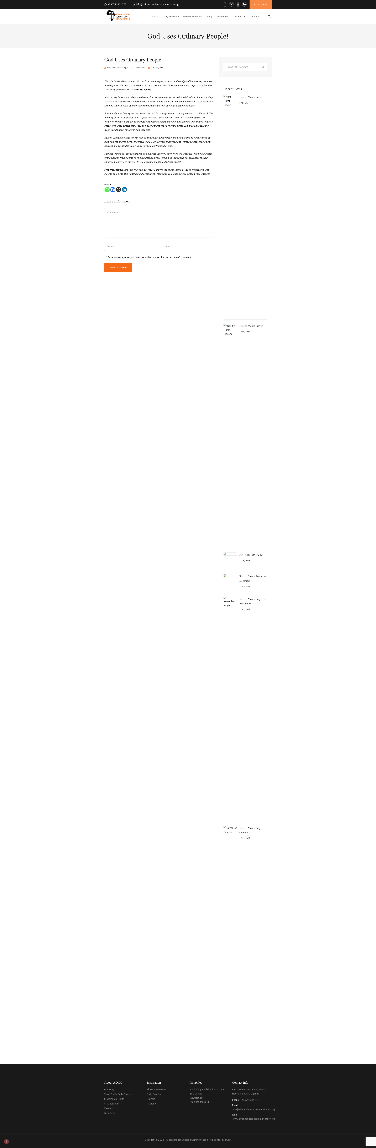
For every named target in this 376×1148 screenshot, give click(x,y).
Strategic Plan (111, 1103)
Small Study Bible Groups (118, 1094)
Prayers (151, 1098)
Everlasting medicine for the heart (207, 1089)
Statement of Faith (114, 1098)
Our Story (109, 1089)
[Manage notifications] (6, 1141)
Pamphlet (152, 1103)
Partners (109, 1108)
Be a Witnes (195, 1093)
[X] (118, 189)
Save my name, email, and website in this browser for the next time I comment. (149, 257)
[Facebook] (112, 189)
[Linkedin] (124, 189)
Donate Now (260, 4)
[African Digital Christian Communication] (119, 15)
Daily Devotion (154, 1094)
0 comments (139, 67)
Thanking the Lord (199, 1101)
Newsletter (110, 1113)
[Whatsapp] (107, 189)
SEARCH (263, 67)
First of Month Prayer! (251, 96)
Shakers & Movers (156, 1089)
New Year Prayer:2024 (251, 554)
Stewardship (196, 1097)
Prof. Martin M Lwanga (117, 67)
